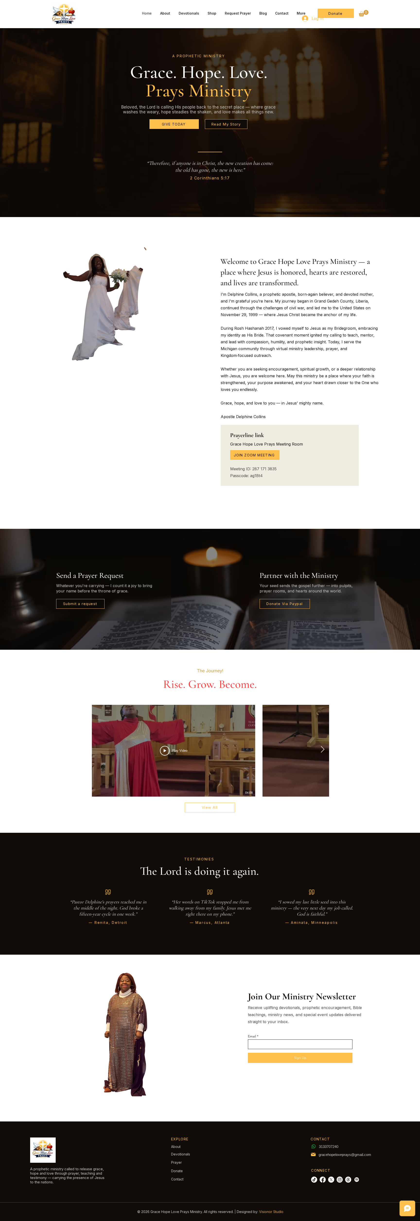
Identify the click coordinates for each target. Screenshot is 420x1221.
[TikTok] (314, 1180)
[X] (331, 1180)
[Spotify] (357, 1180)
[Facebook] (323, 1180)
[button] (363, 13)
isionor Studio (272, 1212)
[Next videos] (322, 750)
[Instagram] (340, 1180)
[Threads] (348, 1180)
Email (252, 1036)
